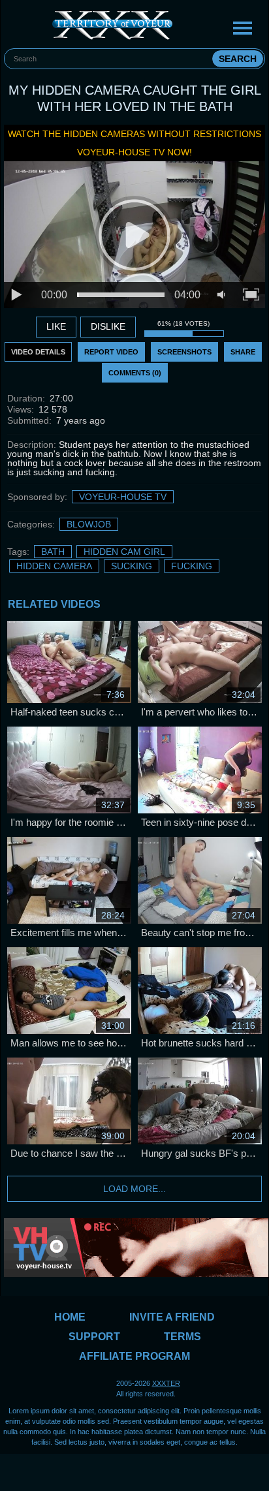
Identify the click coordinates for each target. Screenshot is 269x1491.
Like (56, 326)
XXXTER (166, 1383)
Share (242, 352)
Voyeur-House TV (122, 497)
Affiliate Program (134, 1356)
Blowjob (89, 524)
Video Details (38, 352)
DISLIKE (108, 326)
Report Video (111, 352)
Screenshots (184, 352)
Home (70, 1317)
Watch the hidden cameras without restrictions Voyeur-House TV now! (134, 143)
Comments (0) (134, 373)
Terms (182, 1336)
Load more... (134, 1189)
